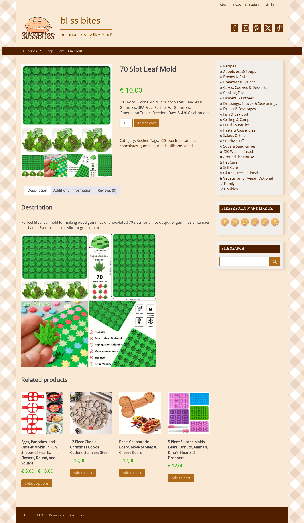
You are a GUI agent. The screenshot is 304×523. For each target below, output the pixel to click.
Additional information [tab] (72, 190)
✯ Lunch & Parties (234, 124)
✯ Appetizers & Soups (237, 71)
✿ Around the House (236, 156)
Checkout (75, 51)
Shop (49, 51)
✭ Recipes (29, 51)
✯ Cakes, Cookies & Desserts (243, 87)
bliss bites (80, 20)
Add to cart (146, 123)
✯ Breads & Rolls (233, 76)
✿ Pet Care (228, 162)
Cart (60, 51)
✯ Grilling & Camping (237, 119)
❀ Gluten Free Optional (238, 172)
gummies (147, 145)
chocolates (129, 145)
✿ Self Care (228, 167)
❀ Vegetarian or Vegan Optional (246, 178)
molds (162, 145)
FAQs (237, 4)
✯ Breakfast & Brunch (237, 82)
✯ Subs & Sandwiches (237, 146)
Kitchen (143, 140)
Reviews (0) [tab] (107, 190)
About (224, 4)
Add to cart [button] (83, 472)
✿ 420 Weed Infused (236, 151)
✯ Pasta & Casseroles (237, 130)
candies (189, 140)
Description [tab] (37, 190)
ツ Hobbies (228, 188)
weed (188, 145)
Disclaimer (273, 4)
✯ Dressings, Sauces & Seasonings (248, 103)
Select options (37, 483)
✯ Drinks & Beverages (237, 108)
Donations (252, 4)
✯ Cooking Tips (232, 92)
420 (163, 140)
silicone (175, 145)
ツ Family (227, 183)
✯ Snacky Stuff (231, 140)
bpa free (175, 140)
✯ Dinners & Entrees (236, 98)
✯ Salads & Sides (233, 135)
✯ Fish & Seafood (233, 114)
